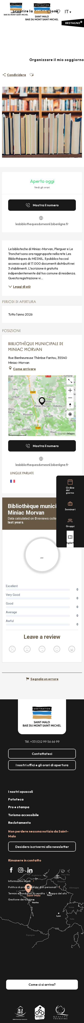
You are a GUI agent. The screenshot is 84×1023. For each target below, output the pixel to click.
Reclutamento (19, 823)
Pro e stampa (18, 807)
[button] (49, 11)
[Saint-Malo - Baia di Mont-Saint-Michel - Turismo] (41, 11)
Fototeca (15, 799)
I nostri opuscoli (20, 792)
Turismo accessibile (23, 815)
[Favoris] (58, 12)
